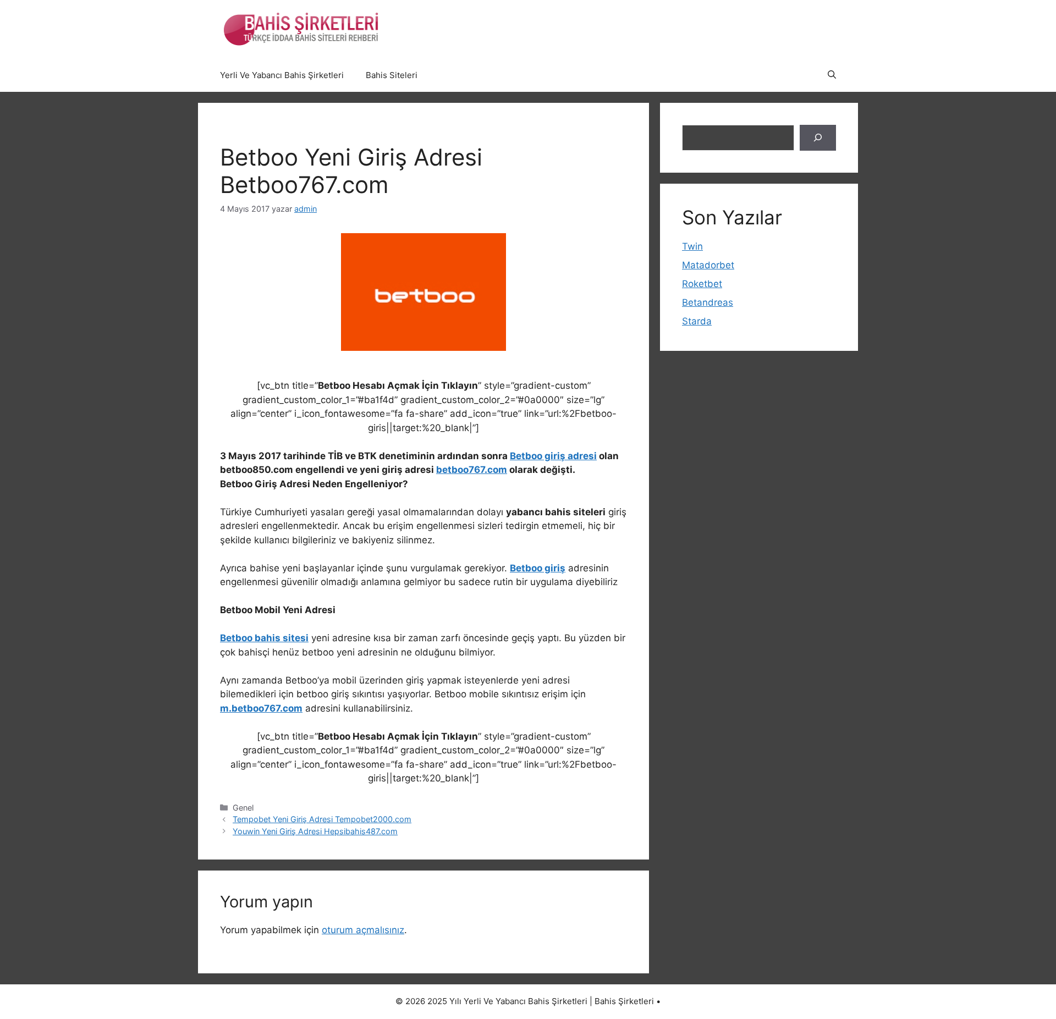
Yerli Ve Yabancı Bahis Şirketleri (282, 75)
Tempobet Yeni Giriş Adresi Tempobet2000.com (322, 819)
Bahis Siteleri (391, 75)
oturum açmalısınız (363, 929)
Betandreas (707, 302)
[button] (832, 75)
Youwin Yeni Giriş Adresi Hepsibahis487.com (315, 831)
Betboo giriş (537, 568)
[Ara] (818, 138)
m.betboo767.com (261, 708)
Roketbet (702, 283)
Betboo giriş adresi (553, 455)
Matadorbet (708, 265)
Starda (697, 321)
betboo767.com (471, 469)
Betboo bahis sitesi (264, 637)
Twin (692, 246)
